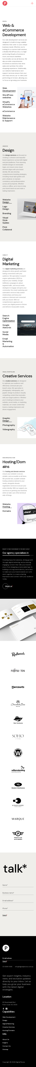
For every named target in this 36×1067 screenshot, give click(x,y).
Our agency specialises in (15, 552)
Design (4, 1020)
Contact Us (6, 1046)
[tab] (18, 553)
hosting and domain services (15, 471)
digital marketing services (14, 269)
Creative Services (8, 1027)
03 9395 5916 (7, 967)
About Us (5, 1039)
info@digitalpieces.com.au (24, 967)
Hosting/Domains (8, 1030)
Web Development (8, 1017)
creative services (11, 381)
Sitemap (5, 1049)
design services (10, 155)
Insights (5, 1043)
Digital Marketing (8, 1024)
